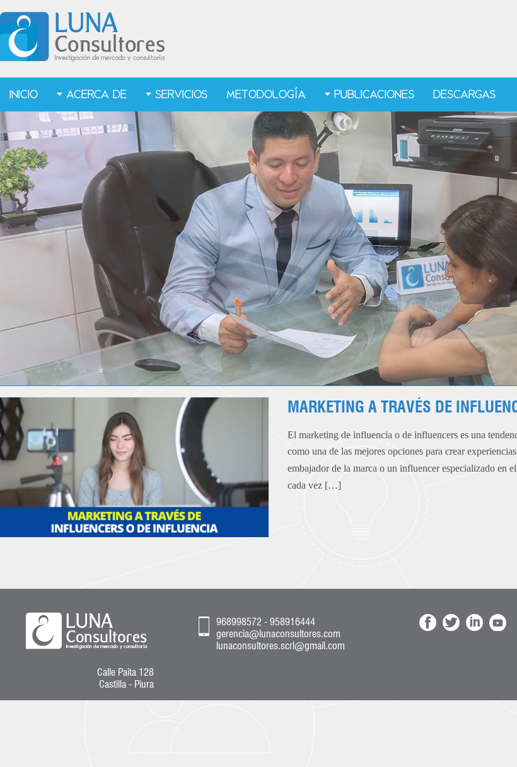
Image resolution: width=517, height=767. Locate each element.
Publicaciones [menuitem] (374, 94)
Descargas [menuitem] (464, 94)
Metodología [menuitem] (266, 94)
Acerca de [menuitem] (96, 94)
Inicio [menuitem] (23, 94)
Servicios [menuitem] (181, 94)
